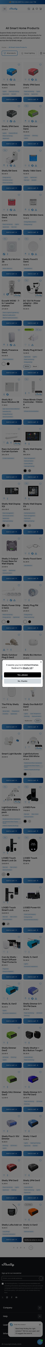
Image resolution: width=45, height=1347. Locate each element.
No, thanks (22, 681)
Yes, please (22, 675)
